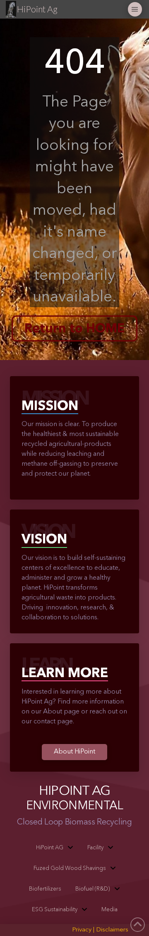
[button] (135, 9)
